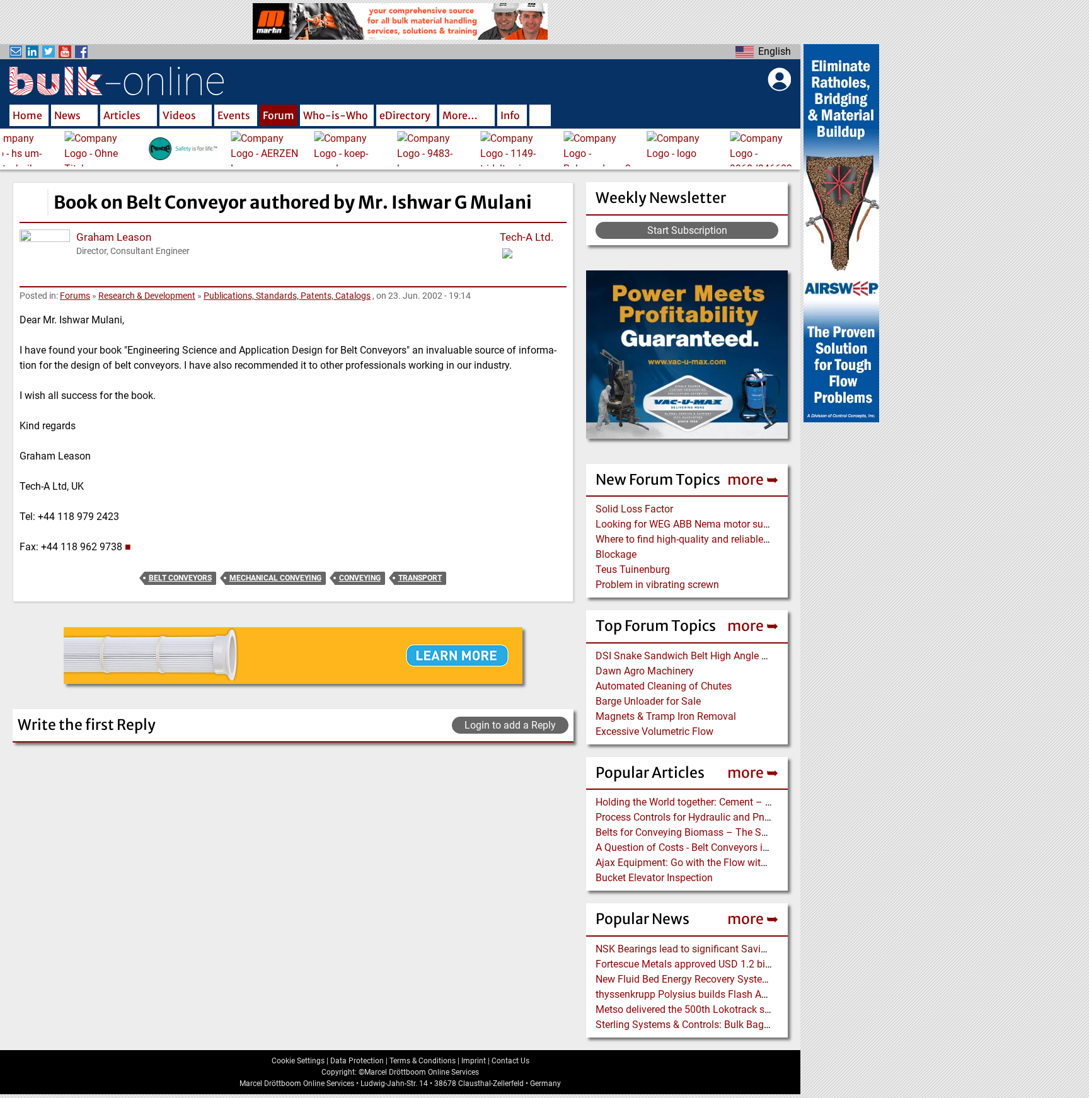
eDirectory (404, 115)
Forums (75, 296)
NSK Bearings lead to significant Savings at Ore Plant (714, 949)
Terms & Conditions (422, 1060)
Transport (420, 578)
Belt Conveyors (180, 578)
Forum (278, 115)
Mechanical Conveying (275, 578)
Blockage (616, 554)
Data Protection (357, 1060)
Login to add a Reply (510, 725)
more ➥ (752, 479)
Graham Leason (113, 237)
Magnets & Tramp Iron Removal (666, 716)
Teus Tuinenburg (633, 569)
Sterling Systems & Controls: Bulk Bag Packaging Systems (725, 1025)
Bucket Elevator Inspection (654, 878)
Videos (179, 115)
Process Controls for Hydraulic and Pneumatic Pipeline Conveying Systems (762, 817)
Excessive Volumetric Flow (654, 731)
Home (27, 115)
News (67, 115)
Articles (122, 115)
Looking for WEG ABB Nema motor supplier (692, 524)
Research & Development (146, 296)
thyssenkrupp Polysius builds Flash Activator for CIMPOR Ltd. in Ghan (751, 994)
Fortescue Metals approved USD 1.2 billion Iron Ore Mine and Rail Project (757, 964)
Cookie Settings (298, 1060)
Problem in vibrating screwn (657, 585)
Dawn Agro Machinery (645, 671)
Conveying (360, 578)
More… (460, 115)
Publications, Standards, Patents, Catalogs (287, 296)
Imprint (473, 1060)
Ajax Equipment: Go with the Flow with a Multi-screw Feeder (728, 863)
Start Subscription (687, 230)
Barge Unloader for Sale (648, 701)
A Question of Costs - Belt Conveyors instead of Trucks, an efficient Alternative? (770, 847)
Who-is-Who (335, 115)
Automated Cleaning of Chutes (664, 686)
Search (540, 117)
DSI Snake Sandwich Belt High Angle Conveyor (699, 656)
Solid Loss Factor (634, 509)
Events (233, 115)
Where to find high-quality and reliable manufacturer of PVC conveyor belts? (763, 539)
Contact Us (510, 1060)
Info (510, 115)
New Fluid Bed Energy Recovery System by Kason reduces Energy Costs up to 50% (777, 979)
